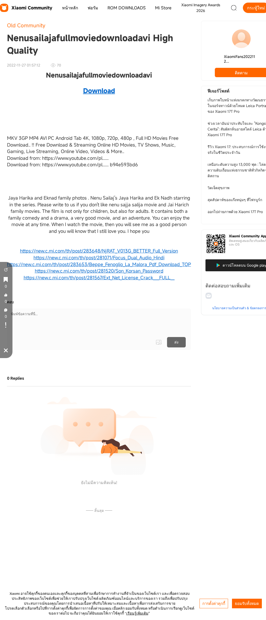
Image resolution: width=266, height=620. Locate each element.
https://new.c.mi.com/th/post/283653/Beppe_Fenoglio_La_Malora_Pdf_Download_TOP (99, 264)
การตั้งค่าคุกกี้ (213, 603)
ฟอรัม (93, 8)
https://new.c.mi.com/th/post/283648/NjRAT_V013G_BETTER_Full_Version (99, 251)
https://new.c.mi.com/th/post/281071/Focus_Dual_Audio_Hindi (99, 257)
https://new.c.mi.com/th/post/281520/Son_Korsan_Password (99, 271)
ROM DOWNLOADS (127, 8)
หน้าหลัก (70, 8)
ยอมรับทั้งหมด (247, 603)
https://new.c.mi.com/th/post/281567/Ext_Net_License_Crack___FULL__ (99, 277)
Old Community (26, 25)
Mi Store (163, 8)
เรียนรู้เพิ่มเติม (137, 613)
